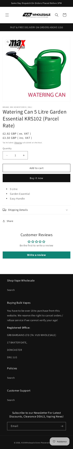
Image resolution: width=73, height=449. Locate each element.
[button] (7, 15)
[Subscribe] (62, 426)
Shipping (18, 142)
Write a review (36, 255)
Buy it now (36, 178)
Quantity (7, 148)
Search (11, 290)
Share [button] (10, 221)
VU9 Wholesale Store (30, 442)
